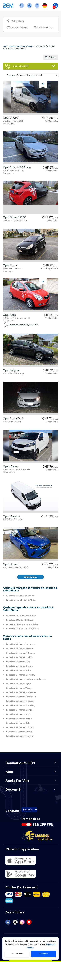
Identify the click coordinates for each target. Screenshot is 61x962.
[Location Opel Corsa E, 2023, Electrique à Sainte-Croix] (30, 544)
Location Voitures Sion (18, 661)
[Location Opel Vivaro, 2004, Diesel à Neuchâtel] (30, 98)
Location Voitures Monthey (20, 705)
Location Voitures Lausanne (21, 644)
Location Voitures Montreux (21, 692)
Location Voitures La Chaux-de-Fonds (26, 679)
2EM (5, 46)
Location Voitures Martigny (20, 674)
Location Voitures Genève (19, 648)
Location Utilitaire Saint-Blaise (22, 628)
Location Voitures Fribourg (20, 652)
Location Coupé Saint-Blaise (21, 615)
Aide (38, 7)
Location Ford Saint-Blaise (20, 595)
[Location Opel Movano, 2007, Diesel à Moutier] (30, 496)
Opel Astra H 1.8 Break (16, 167)
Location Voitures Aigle (18, 714)
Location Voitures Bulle (18, 670)
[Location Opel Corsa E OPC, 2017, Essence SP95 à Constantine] (30, 197)
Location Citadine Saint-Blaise (22, 624)
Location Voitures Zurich (19, 657)
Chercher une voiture (22, 7)
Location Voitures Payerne (20, 701)
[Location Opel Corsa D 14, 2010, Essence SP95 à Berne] (30, 398)
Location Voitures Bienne (19, 666)
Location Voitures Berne (19, 718)
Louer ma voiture (30, 7)
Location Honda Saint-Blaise (21, 600)
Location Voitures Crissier (19, 727)
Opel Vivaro (10, 117)
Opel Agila (9, 315)
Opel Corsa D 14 (12, 418)
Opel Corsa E (11, 564)
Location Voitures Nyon (18, 683)
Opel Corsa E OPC (14, 217)
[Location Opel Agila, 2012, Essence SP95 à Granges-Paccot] (30, 295)
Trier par (11, 75)
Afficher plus (30, 577)
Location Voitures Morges (19, 709)
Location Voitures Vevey (18, 687)
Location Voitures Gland (19, 731)
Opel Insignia (10, 370)
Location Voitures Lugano (19, 736)
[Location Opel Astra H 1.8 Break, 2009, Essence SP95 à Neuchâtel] (30, 147)
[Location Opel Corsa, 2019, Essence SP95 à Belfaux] (30, 245)
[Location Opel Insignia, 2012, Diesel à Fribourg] (30, 350)
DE (45, 7)
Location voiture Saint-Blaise (21, 46)
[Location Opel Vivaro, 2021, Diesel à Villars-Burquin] (30, 446)
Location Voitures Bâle (18, 723)
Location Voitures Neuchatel (21, 696)
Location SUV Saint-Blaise (19, 620)
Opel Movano (11, 516)
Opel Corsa (9, 265)
